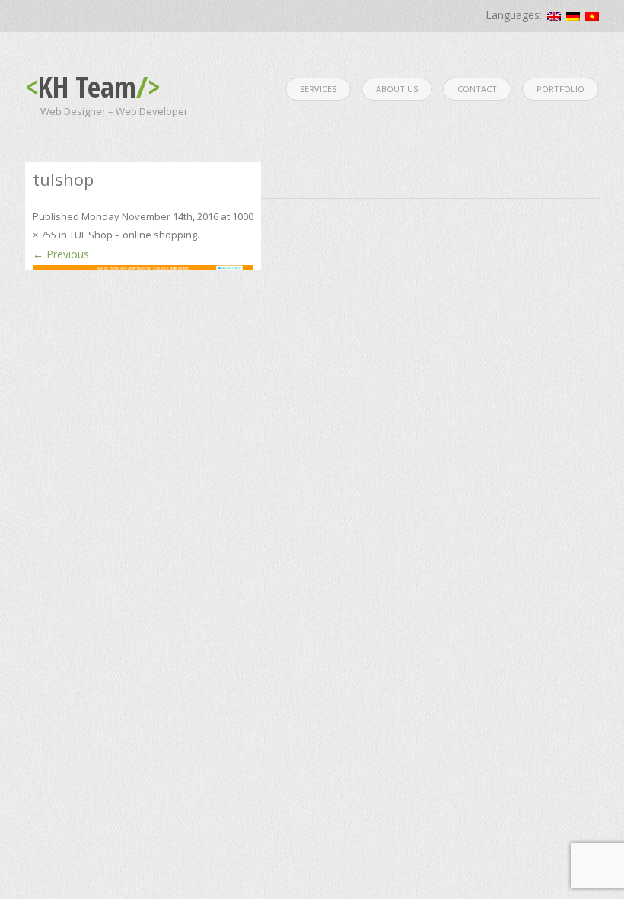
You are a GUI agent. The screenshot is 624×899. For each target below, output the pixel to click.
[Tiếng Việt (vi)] (592, 16)
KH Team (93, 86)
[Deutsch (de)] (573, 16)
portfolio (560, 88)
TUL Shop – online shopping (133, 235)
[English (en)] (554, 16)
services (318, 88)
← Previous (61, 254)
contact (477, 88)
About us (397, 88)
